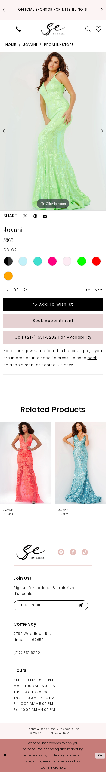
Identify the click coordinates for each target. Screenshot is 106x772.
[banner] (31, 552)
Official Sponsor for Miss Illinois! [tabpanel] (53, 9)
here (62, 768)
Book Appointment (53, 321)
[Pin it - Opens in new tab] (35, 216)
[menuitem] (7, 29)
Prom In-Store (59, 45)
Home (10, 45)
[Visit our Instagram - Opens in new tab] (61, 552)
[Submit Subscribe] (80, 605)
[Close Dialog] (5, 755)
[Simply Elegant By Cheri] (53, 29)
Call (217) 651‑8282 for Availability (53, 337)
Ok (100, 755)
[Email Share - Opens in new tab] (45, 216)
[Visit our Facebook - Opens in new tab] (73, 552)
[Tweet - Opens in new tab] (25, 216)
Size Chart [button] (92, 290)
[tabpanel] (53, 131)
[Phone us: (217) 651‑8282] (18, 29)
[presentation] (25, 463)
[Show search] (88, 29)
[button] (7, 29)
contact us (52, 365)
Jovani (30, 45)
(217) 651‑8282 (27, 653)
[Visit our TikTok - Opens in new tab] (85, 552)
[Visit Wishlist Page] (98, 29)
